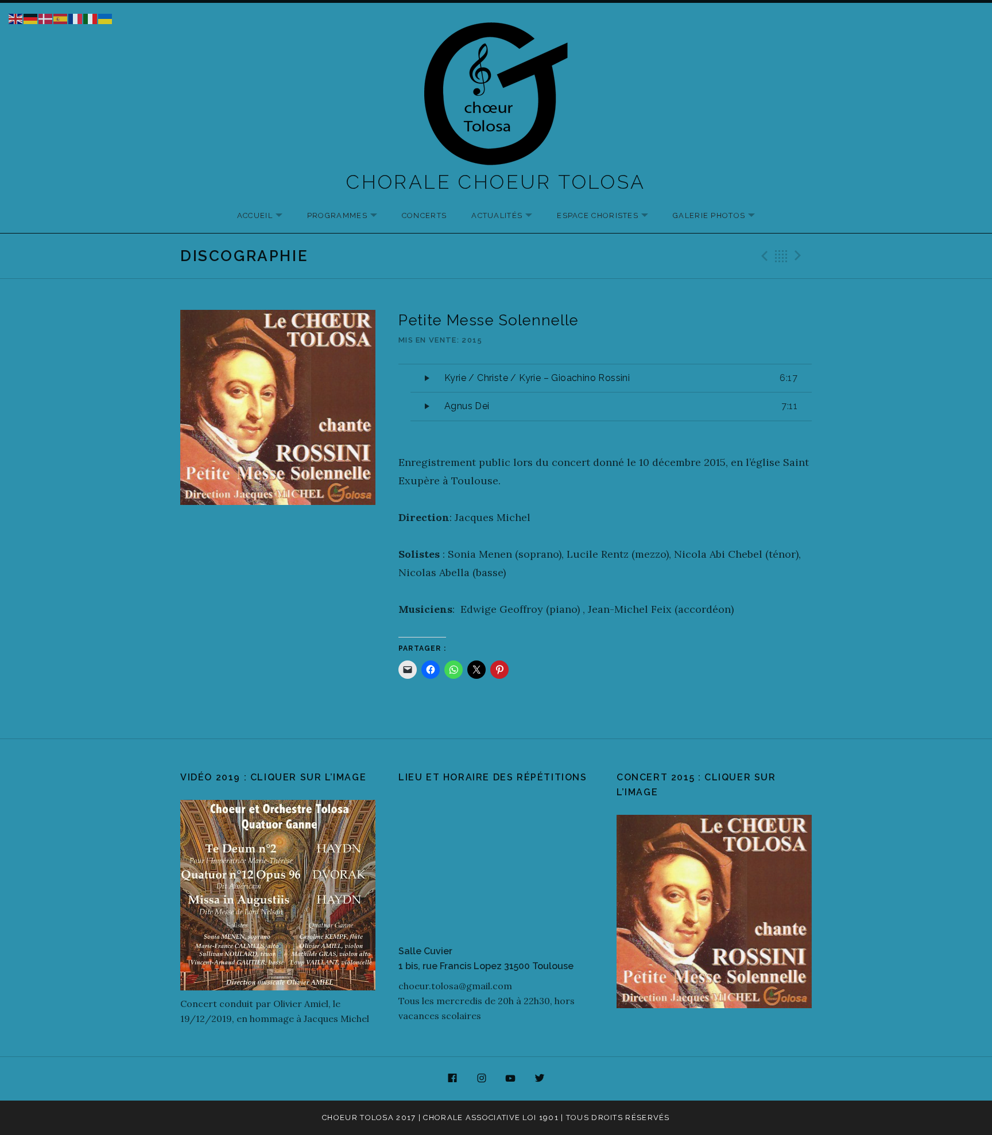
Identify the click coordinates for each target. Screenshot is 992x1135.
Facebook (452, 1078)
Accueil (265, 216)
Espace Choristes (608, 216)
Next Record (799, 255)
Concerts (424, 215)
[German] (31, 17)
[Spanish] (60, 17)
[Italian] (90, 17)
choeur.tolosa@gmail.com (455, 986)
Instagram (481, 1078)
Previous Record (763, 255)
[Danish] (45, 17)
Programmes (348, 216)
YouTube (511, 1078)
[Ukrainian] (105, 17)
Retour (781, 255)
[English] (16, 17)
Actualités (507, 216)
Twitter (539, 1078)
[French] (75, 17)
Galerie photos (719, 216)
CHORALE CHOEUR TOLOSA (495, 181)
